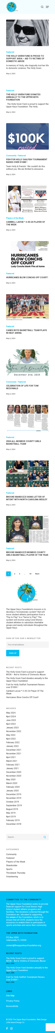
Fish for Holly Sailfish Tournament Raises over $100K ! (25, 685)
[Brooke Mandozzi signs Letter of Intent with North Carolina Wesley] (27, 473)
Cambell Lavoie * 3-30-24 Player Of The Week (25, 692)
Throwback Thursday (15, 873)
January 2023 (12, 727)
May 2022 (10, 735)
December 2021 (13, 750)
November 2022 (13, 731)
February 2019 (13, 820)
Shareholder (11, 865)
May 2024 (10, 713)
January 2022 (12, 746)
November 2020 (13, 776)
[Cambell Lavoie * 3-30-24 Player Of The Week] (27, 199)
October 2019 (12, 802)
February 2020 (13, 787)
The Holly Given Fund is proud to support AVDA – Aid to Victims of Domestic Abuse (26, 673)
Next (37, 574)
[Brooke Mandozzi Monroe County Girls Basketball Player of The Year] (27, 529)
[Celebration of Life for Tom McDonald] (27, 362)
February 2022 (13, 742)
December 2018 (13, 824)
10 (30, 574)
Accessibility (12, 1006)
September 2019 (14, 805)
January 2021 (12, 768)
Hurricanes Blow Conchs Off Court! (22, 697)
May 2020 (10, 779)
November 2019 (13, 798)
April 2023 (11, 724)
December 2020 (13, 772)
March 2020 (11, 783)
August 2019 (12, 809)
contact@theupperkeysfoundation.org (23, 945)
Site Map (10, 995)
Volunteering (12, 876)
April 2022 (11, 738)
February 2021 (13, 764)
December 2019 (13, 794)
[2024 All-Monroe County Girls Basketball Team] (27, 418)
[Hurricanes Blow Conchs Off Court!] (27, 254)
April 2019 (11, 816)
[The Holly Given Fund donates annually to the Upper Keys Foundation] (27, 103)
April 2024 (11, 716)
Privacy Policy (12, 1001)
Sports (9, 869)
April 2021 (11, 757)
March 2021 (11, 761)
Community (11, 156)
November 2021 (13, 753)
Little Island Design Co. (15, 1022)
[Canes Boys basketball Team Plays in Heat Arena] (27, 307)
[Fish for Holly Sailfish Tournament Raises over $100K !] (27, 136)
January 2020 (12, 790)
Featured (10, 52)
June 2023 (11, 720)
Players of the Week (15, 218)
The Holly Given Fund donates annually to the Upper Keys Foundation (27, 679)
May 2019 (10, 813)
